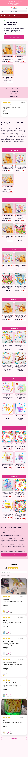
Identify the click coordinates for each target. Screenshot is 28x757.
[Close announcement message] (26, 3)
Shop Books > (14, 249)
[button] (7, 113)
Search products (14, 11)
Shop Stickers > (14, 378)
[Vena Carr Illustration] (14, 8)
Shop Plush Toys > (14, 299)
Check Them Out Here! (14, 37)
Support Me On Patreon (14, 554)
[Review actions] (25, 596)
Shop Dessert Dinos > (14, 200)
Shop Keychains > (14, 428)
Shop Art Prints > (14, 328)
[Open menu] (2, 8)
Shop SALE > (14, 476)
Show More (15, 644)
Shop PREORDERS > (14, 150)
